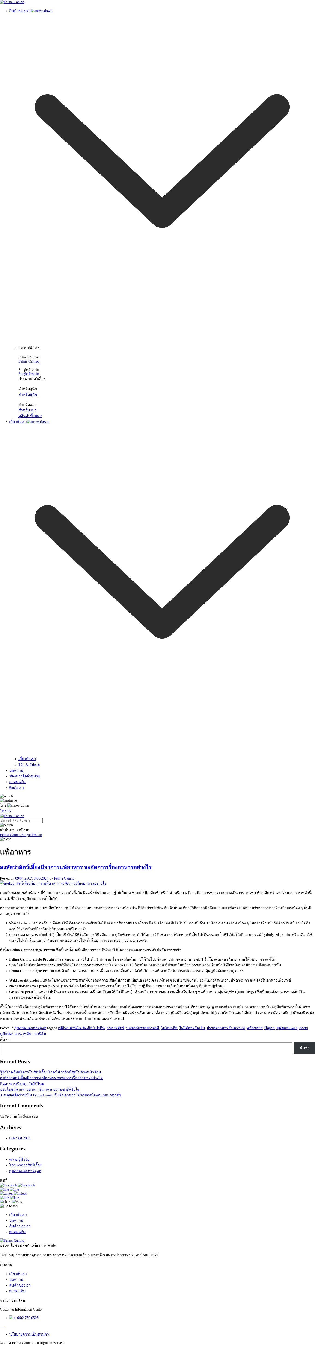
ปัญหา (269, 1028)
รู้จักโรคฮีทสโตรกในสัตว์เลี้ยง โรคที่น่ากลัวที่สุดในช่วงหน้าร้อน (50, 1072)
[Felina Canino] (12, 2)
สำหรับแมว (27, 410)
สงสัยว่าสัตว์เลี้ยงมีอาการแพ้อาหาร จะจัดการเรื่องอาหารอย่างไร (76, 867)
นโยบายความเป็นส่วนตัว (29, 1334)
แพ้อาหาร (255, 1028)
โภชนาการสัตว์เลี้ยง (25, 1165)
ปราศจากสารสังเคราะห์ (226, 1028)
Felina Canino (28, 361)
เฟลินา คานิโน (34, 1034)
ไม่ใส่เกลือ (169, 1028)
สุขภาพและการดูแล (30, 1028)
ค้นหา (5, 1039)
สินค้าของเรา (20, 1226)
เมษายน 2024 (19, 1138)
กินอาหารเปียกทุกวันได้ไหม (22, 1084)
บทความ (16, 1220)
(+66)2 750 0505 (26, 1318)
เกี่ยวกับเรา (18, 1215)
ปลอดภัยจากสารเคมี (142, 1028)
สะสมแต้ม (17, 1232)
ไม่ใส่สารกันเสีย (192, 1028)
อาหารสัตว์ (115, 1028)
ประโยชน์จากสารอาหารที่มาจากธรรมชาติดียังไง (39, 1089)
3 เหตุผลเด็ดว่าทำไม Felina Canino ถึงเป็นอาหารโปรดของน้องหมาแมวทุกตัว (60, 1095)
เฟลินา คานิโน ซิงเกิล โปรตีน (81, 1028)
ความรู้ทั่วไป (19, 1159)
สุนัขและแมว (286, 1028)
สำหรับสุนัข (27, 394)
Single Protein (28, 374)
